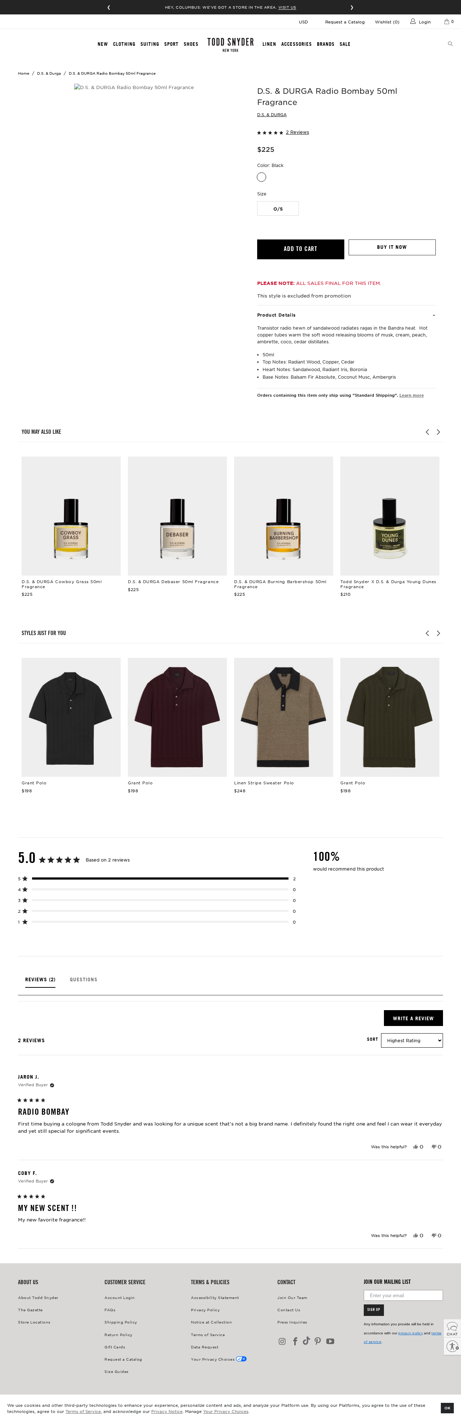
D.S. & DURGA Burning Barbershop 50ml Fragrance (283, 516)
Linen (269, 44)
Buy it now (392, 247)
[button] (346, 131)
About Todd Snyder (38, 1297)
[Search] (450, 44)
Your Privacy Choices (226, 1411)
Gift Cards (114, 1346)
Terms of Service (83, 1411)
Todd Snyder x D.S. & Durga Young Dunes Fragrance (389, 516)
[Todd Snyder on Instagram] (282, 1341)
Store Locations (34, 1322)
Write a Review (418, 1020)
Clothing (124, 44)
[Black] (261, 177)
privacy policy (410, 1333)
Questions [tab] (84, 982)
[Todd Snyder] (230, 45)
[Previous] (428, 432)
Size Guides (116, 1371)
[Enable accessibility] (452, 1346)
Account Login (119, 1297)
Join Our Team (292, 1297)
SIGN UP (373, 1310)
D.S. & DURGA (272, 114)
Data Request (204, 1346)
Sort (372, 1039)
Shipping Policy (120, 1322)
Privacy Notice (167, 1411)
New (103, 44)
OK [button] (447, 1407)
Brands (326, 44)
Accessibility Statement (215, 1297)
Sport (171, 44)
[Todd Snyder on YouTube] (330, 1341)
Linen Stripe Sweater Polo (283, 717)
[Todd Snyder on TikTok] (306, 1341)
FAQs (109, 1309)
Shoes (191, 44)
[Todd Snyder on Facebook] (295, 1341)
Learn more (411, 394)
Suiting (149, 44)
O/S (278, 209)
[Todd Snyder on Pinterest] (317, 1341)
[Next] (438, 432)
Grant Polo (71, 717)
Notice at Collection (211, 1322)
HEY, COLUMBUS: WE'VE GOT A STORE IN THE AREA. (230, 7)
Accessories (296, 44)
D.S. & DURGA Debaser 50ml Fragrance (177, 516)
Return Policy (118, 1334)
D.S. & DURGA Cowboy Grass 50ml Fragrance (71, 516)
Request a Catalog (345, 21)
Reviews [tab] (40, 982)
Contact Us (288, 1309)
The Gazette (30, 1309)
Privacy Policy (205, 1309)
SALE (345, 44)
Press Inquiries (292, 1322)
